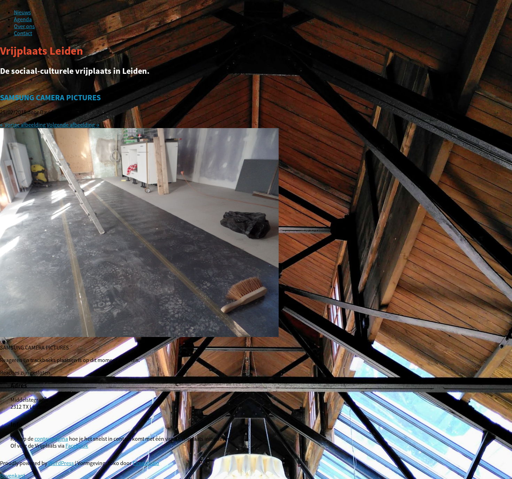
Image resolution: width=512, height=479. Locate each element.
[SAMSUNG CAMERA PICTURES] (139, 334)
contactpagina (51, 438)
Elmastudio (146, 463)
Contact (23, 33)
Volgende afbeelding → (73, 124)
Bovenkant (12, 475)
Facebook (76, 445)
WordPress (61, 463)
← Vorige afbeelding (23, 124)
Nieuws (22, 12)
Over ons (24, 26)
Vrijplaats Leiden (41, 51)
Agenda (23, 19)
